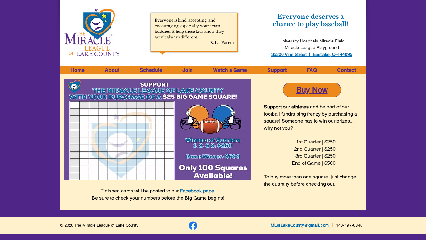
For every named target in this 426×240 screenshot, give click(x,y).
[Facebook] (193, 225)
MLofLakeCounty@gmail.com (300, 225)
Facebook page (197, 191)
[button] (111, 70)
